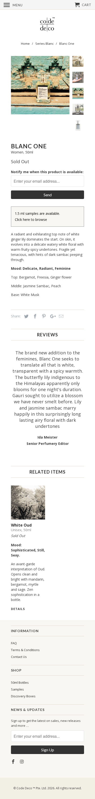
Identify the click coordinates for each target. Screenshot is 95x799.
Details (18, 609)
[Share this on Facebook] (34, 316)
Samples (17, 689)
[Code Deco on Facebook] (13, 761)
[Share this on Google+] (52, 316)
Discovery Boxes (23, 696)
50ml (29, 152)
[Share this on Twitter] (25, 316)
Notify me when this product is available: (47, 172)
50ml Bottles (20, 682)
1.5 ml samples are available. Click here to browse (37, 216)
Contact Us (19, 657)
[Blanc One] (65, 85)
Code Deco (24, 788)
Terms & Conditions (25, 650)
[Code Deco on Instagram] (22, 761)
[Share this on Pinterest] (43, 316)
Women (17, 152)
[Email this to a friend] (60, 316)
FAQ (14, 643)
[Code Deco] (47, 24)
